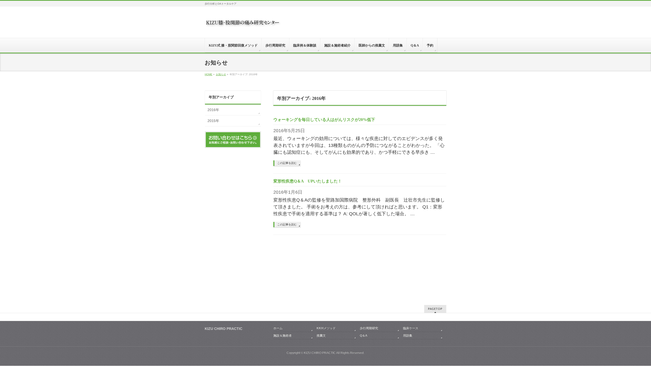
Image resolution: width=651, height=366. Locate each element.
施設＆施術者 (282, 335)
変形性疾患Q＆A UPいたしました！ (307, 181)
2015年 (213, 121)
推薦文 (321, 335)
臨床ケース (410, 328)
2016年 (213, 110)
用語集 (407, 335)
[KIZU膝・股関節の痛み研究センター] (243, 24)
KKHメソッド (326, 328)
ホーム (278, 328)
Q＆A (363, 335)
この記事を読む (287, 162)
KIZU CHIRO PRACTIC (320, 353)
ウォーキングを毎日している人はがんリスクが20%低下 (324, 119)
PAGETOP (435, 309)
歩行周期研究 (369, 328)
